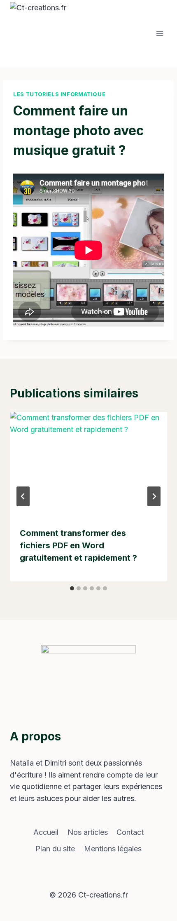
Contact (130, 832)
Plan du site (55, 848)
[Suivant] (154, 496)
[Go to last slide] (23, 496)
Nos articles (88, 832)
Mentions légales (113, 848)
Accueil (45, 832)
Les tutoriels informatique (59, 94)
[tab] (72, 588)
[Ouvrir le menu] (159, 33)
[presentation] (88, 464)
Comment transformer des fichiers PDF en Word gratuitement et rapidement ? (78, 545)
